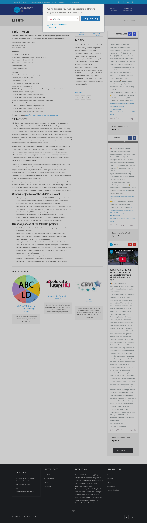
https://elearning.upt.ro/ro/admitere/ (122, 197)
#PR (132, 103)
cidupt (117, 138)
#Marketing (120, 106)
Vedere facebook (130, 138)
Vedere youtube (130, 244)
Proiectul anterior (81, 33)
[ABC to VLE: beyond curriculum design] (32, 289)
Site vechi (110, 479)
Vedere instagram (130, 34)
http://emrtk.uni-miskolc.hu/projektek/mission (41, 115)
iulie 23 (133, 430)
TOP (73, 511)
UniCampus (111, 486)
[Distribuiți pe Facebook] (77, 97)
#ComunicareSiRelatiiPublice (120, 103)
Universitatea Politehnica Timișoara (43, 2)
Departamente (74, 2)
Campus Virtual (112, 475)
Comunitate (127, 10)
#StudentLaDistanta (117, 112)
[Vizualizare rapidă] (21, 289)
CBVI (89, 299)
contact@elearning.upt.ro (25, 491)
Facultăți (47, 475)
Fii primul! (115, 129)
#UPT (112, 115)
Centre (109, 482)
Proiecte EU (78, 92)
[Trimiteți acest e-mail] (89, 97)
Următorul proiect (96, 34)
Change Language (90, 18)
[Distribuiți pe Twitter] (83, 97)
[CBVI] (95, 285)
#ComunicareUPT (116, 109)
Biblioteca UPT (49, 486)
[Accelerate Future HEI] (64, 284)
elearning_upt (120, 34)
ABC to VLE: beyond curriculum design (26, 307)
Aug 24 (133, 119)
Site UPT (46, 482)
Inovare (113, 10)
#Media (113, 106)
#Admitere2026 (129, 112)
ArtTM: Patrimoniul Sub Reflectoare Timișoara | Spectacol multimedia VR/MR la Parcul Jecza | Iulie (121, 275)
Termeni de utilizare (114, 490)
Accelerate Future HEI (58, 296)
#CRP (131, 101)
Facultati (62, 2)
